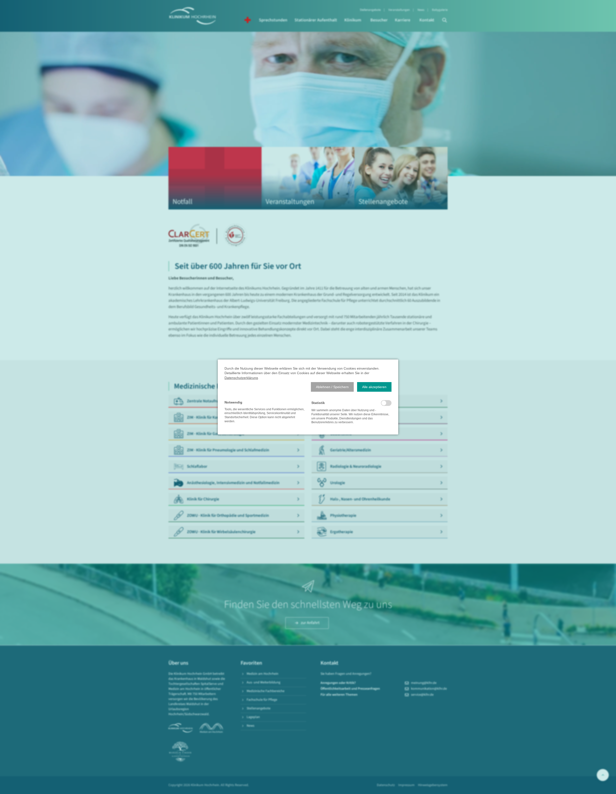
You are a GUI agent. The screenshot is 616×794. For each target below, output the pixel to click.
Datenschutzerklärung (241, 378)
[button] (332, 387)
